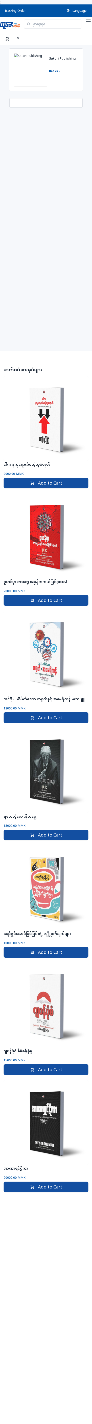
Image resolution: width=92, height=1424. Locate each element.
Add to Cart (50, 483)
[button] (78, 11)
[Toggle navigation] (88, 21)
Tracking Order (15, 10)
